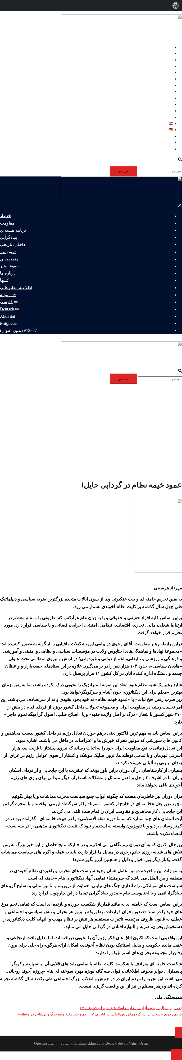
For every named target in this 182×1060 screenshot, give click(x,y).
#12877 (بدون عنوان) (156, 149)
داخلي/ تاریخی (162, 72)
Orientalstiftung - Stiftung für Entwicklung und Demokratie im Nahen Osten (91, 1043)
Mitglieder (165, 142)
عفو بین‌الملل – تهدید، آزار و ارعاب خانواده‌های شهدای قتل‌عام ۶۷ (130, 1008)
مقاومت (166, 53)
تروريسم (166, 79)
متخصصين (164, 85)
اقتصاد (167, 47)
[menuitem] (176, 5)
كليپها (168, 104)
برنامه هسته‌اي (161, 60)
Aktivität (166, 136)
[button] (177, 159)
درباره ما (166, 98)
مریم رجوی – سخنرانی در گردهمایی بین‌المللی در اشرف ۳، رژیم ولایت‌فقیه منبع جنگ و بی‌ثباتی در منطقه (100, 1014)
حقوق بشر (164, 92)
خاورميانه (165, 117)
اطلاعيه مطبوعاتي (158, 111)
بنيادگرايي (165, 66)
